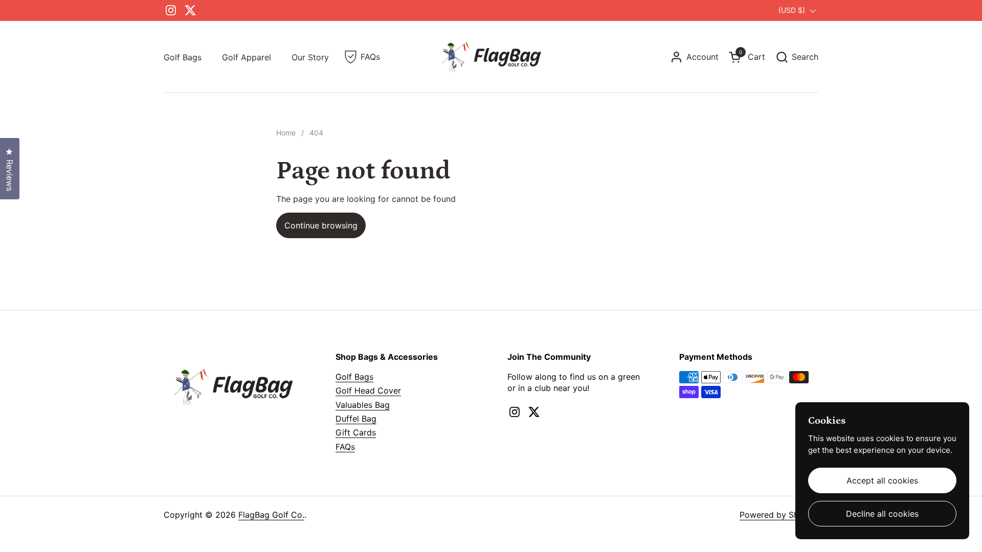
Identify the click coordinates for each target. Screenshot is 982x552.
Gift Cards (356, 432)
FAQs (345, 447)
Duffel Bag (356, 418)
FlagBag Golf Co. (271, 515)
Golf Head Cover (368, 390)
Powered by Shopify (779, 515)
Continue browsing (321, 225)
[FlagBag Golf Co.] (491, 57)
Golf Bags (354, 377)
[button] (796, 57)
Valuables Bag (363, 405)
